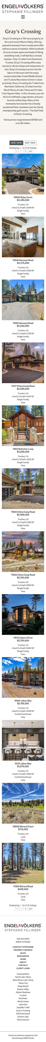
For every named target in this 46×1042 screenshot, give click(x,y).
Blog (23, 953)
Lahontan (23, 1004)
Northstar (23, 998)
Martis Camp (23, 1001)
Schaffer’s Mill (23, 1007)
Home (23, 959)
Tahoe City (23, 983)
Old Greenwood (23, 1013)
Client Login (23, 968)
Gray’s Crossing (23, 1010)
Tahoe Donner (23, 1019)
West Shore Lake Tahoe (23, 980)
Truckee (23, 995)
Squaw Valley (23, 989)
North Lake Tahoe (23, 977)
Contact (23, 965)
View (23, 213)
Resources (23, 956)
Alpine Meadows (23, 992)
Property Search (23, 950)
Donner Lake (23, 1016)
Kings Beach (23, 986)
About (23, 962)
